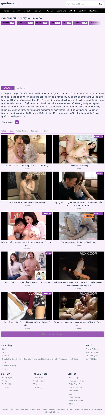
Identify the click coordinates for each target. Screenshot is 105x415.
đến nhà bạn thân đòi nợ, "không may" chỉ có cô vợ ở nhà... (26, 324)
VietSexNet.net (75, 387)
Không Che (61, 11)
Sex (70, 394)
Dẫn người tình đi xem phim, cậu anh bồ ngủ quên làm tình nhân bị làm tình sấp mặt (78, 284)
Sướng (5, 362)
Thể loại (6, 11)
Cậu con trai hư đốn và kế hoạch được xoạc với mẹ (27, 282)
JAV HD (72, 11)
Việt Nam (17, 11)
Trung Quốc (38, 11)
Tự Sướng (37, 387)
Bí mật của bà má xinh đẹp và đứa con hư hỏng (26, 165)
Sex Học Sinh (39, 381)
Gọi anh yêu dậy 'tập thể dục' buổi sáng (78, 242)
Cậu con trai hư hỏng (78, 165)
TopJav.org (73, 377)
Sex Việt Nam (91, 359)
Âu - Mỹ (50, 11)
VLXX (35, 384)
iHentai (72, 404)
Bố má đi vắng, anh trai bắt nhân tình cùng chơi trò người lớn (26, 244)
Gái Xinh (82, 11)
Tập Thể (6, 387)
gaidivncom (11, 3)
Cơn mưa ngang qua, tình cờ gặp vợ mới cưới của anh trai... (78, 324)
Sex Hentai (73, 391)
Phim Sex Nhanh (76, 400)
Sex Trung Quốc (93, 352)
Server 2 (21, 88)
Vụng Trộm (7, 377)
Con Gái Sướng (9, 365)
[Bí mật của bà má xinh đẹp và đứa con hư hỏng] (26, 149)
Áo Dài (5, 369)
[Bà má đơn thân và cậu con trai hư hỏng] (26, 186)
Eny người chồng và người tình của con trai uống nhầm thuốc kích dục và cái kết (78, 204)
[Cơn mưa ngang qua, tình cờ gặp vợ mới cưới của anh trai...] (78, 306)
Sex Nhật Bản (92, 349)
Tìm (100, 4)
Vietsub (27, 11)
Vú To (4, 381)
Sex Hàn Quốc (92, 356)
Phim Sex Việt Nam (77, 381)
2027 (4, 349)
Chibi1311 (6, 356)
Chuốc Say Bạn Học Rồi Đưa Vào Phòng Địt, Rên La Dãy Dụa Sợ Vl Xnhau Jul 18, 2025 (40, 359)
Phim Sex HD (74, 384)
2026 (4, 352)
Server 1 (7, 88)
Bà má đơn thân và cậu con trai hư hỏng (27, 202)
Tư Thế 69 (6, 384)
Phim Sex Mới (75, 397)
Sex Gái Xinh (39, 377)
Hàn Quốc (93, 11)
